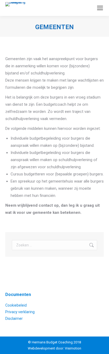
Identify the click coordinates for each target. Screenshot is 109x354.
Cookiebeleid (16, 305)
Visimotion (73, 348)
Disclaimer (14, 318)
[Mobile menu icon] (100, 8)
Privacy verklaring (20, 312)
